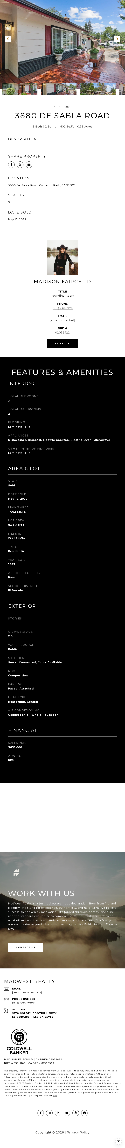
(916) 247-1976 (63, 308)
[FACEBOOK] (40, 1113)
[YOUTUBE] (67, 1113)
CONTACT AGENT (62, 343)
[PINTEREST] (84, 1113)
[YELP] (75, 1113)
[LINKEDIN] (58, 1113)
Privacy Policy (78, 1132)
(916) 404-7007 (23, 1002)
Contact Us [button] (25, 947)
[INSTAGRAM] (49, 1113)
